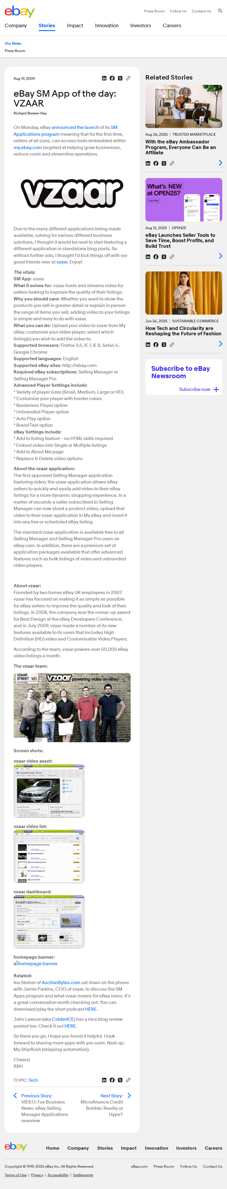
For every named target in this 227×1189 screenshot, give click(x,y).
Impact (129, 1148)
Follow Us (188, 1166)
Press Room (164, 1166)
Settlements (83, 1174)
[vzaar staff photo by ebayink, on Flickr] (72, 741)
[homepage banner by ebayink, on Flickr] (36, 966)
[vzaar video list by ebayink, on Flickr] (49, 881)
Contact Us (212, 1166)
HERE (91, 1009)
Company (78, 1148)
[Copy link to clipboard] (128, 78)
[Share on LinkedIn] (104, 78)
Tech (33, 1080)
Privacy (37, 1174)
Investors (186, 1148)
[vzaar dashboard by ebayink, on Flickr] (49, 947)
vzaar (61, 262)
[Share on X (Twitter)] (120, 78)
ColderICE (63, 1019)
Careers (213, 1148)
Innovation (156, 1148)
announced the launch (75, 127)
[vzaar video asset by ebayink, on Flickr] (49, 816)
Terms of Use (16, 1174)
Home (52, 1148)
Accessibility (58, 1174)
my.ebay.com (28, 148)
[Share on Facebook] (112, 78)
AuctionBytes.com (61, 983)
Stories (105, 1148)
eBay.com (139, 1166)
